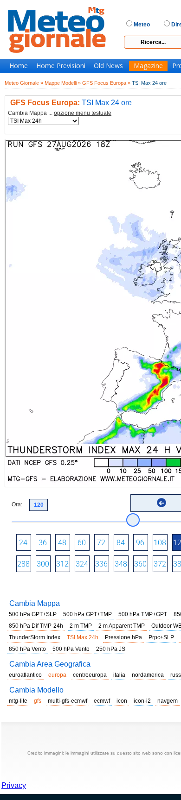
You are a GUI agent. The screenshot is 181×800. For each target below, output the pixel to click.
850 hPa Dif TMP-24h (36, 626)
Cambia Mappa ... (59, 113)
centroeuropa (90, 675)
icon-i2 (142, 701)
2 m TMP (81, 626)
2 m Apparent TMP (121, 626)
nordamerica (148, 675)
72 (101, 542)
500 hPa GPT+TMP (87, 614)
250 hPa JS (110, 649)
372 (160, 564)
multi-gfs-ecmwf (67, 701)
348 (121, 564)
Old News (108, 66)
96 (140, 542)
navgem (167, 701)
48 (62, 542)
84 (120, 542)
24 (23, 542)
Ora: (17, 504)
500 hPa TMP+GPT (142, 614)
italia (119, 675)
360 (140, 564)
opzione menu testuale (82, 113)
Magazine (148, 66)
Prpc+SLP (161, 637)
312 (62, 564)
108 (160, 542)
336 (101, 564)
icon (121, 701)
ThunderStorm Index (34, 637)
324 (82, 564)
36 (43, 542)
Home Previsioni (60, 66)
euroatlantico (25, 675)
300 (43, 564)
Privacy (13, 785)
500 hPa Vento (71, 649)
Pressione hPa (123, 637)
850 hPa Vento (27, 649)
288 (23, 564)
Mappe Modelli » (63, 83)
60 (82, 542)
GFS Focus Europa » (106, 83)
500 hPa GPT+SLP (33, 614)
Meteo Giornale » (24, 83)
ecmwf (102, 701)
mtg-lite (18, 701)
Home (18, 66)
